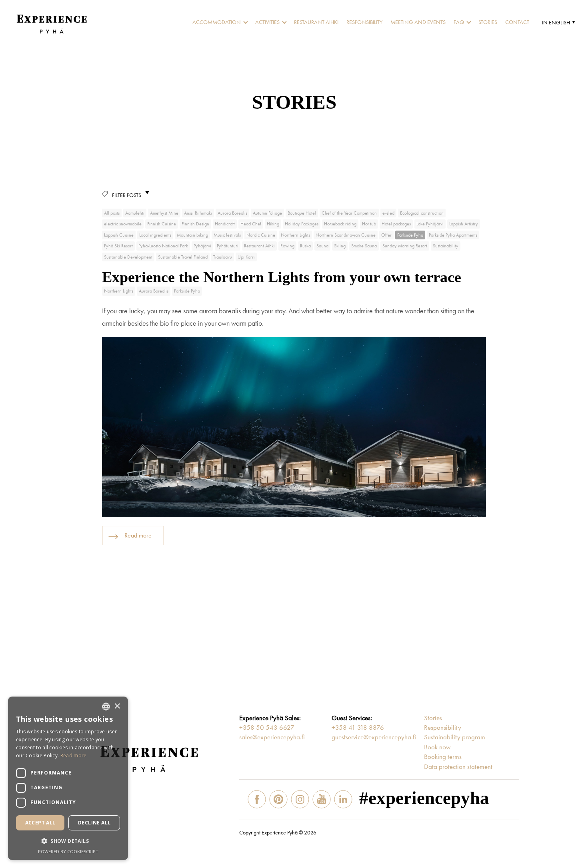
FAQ (459, 22)
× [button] (117, 706)
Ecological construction (422, 213)
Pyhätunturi (227, 246)
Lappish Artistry (463, 224)
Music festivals (227, 235)
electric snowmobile (123, 224)
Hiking (273, 224)
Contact (517, 22)
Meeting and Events (418, 22)
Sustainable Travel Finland (183, 257)
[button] (557, 22)
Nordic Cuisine (260, 235)
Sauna (322, 246)
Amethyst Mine (164, 213)
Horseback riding (340, 224)
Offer (386, 235)
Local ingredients (155, 235)
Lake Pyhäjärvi (430, 224)
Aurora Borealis (232, 213)
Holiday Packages (301, 224)
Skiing (340, 246)
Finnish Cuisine (161, 224)
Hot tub (369, 224)
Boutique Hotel (302, 213)
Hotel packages (396, 224)
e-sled (388, 213)
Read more (138, 535)
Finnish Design (195, 224)
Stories (487, 22)
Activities (267, 22)
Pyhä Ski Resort (118, 246)
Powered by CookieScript (68, 851)
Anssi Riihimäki (198, 213)
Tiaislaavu (222, 257)
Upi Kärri (246, 257)
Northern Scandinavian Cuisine (346, 235)
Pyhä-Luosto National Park (163, 246)
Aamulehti (134, 213)
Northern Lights (295, 235)
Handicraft (225, 224)
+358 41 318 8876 (358, 727)
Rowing (287, 246)
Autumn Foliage (267, 213)
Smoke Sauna (364, 246)
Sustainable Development (128, 257)
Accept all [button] (40, 822)
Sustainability (445, 246)
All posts (112, 213)
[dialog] (68, 778)
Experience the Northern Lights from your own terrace (281, 277)
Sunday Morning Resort (404, 246)
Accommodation (216, 22)
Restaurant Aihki (316, 22)
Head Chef (250, 224)
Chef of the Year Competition (349, 213)
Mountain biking (192, 235)
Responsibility (364, 22)
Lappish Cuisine (119, 235)
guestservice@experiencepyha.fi (374, 737)
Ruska (305, 246)
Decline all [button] (94, 822)
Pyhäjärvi (202, 246)
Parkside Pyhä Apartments (453, 235)
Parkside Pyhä (410, 235)
